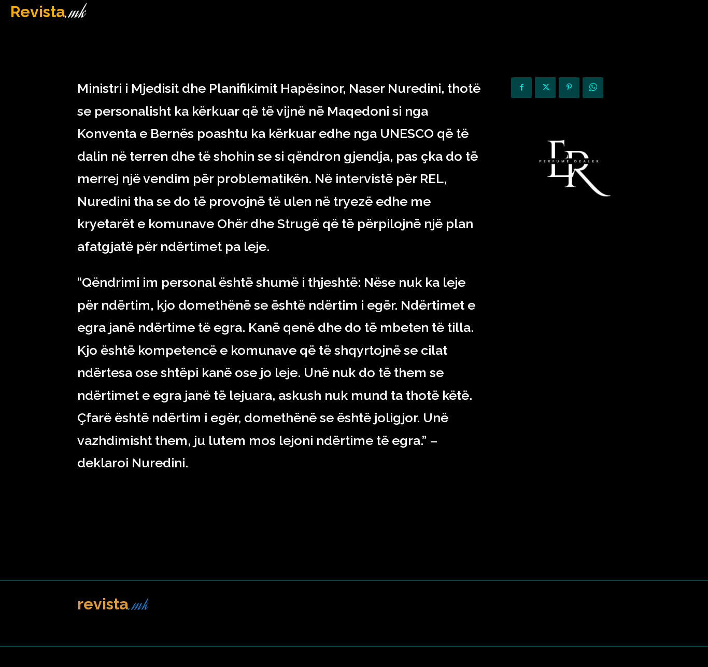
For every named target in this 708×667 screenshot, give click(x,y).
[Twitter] (545, 87)
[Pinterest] (569, 87)
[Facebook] (521, 87)
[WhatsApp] (593, 87)
